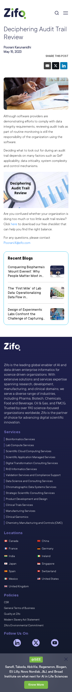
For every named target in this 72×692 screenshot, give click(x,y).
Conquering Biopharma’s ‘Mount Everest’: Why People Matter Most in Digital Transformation (26, 271)
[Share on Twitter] (55, 65)
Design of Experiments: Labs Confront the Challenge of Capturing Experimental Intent (25, 314)
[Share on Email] (47, 65)
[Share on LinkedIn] (63, 65)
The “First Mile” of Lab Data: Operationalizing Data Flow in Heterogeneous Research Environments (27, 292)
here (14, 224)
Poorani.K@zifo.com (17, 243)
